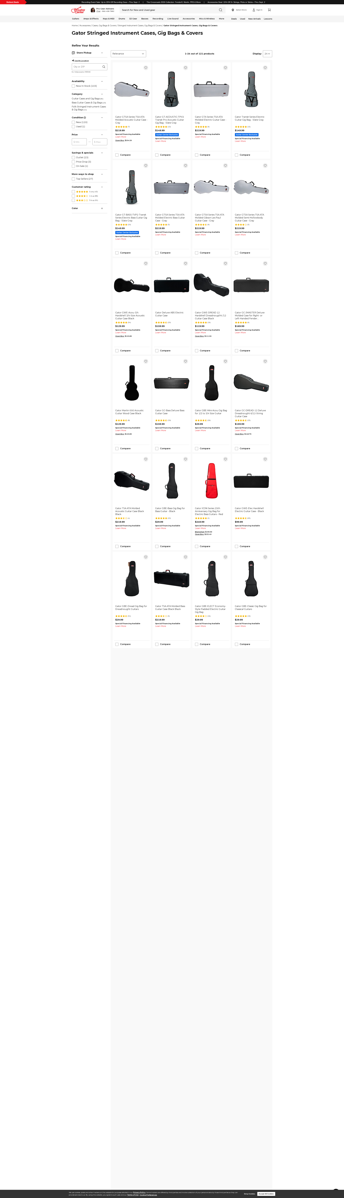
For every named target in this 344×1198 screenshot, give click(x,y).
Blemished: (200, 532)
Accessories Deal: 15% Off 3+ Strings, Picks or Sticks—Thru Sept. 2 (236, 2)
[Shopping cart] (269, 9)
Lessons (268, 19)
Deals (234, 19)
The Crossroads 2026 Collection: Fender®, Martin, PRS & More (174, 2)
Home (75, 25)
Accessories (189, 18)
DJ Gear (133, 18)
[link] (131, 119)
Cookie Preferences (148, 1195)
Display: (257, 53)
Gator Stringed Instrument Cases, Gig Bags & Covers (190, 25)
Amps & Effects (91, 18)
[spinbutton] (79, 142)
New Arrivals (254, 19)
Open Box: (119, 140)
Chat (98, 11)
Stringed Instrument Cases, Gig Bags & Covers (140, 25)
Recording (158, 18)
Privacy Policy (139, 1192)
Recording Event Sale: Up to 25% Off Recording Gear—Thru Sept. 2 (111, 2)
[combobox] (128, 53)
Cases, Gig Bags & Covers (104, 25)
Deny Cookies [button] (249, 1194)
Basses (144, 18)
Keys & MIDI (108, 18)
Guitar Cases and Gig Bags (87, 98)
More (221, 18)
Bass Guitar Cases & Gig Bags (89, 102)
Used (242, 19)
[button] (102, 9)
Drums (122, 18)
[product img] (132, 89)
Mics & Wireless (207, 18)
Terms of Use (133, 1195)
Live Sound (172, 18)
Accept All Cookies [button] (266, 1194)
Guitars (75, 18)
